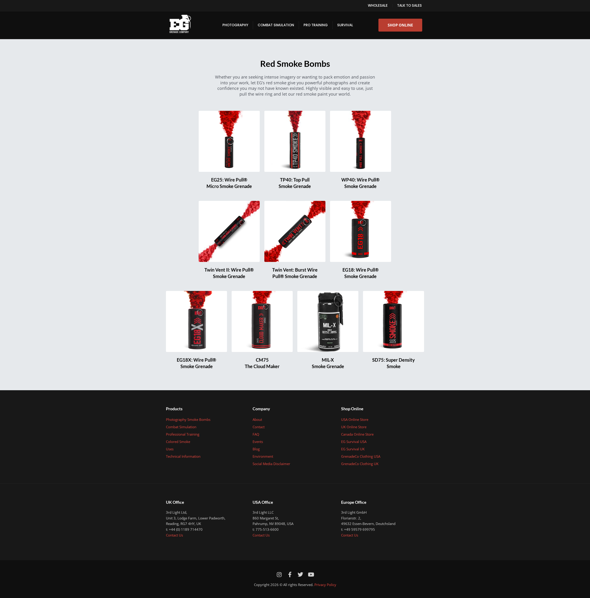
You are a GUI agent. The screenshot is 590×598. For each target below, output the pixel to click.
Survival (345, 25)
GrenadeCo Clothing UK (359, 463)
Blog (256, 449)
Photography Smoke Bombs (188, 419)
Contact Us (174, 535)
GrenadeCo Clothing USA (360, 456)
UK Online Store (353, 427)
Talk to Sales (409, 5)
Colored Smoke (178, 441)
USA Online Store (354, 419)
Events (258, 441)
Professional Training (182, 434)
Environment (263, 456)
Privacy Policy (325, 584)
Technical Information (183, 456)
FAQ (256, 434)
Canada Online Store (357, 434)
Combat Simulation (276, 25)
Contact (259, 427)
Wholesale (378, 5)
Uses (170, 449)
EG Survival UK (353, 449)
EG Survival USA (353, 441)
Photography (235, 25)
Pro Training (316, 25)
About (257, 419)
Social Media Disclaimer (271, 463)
